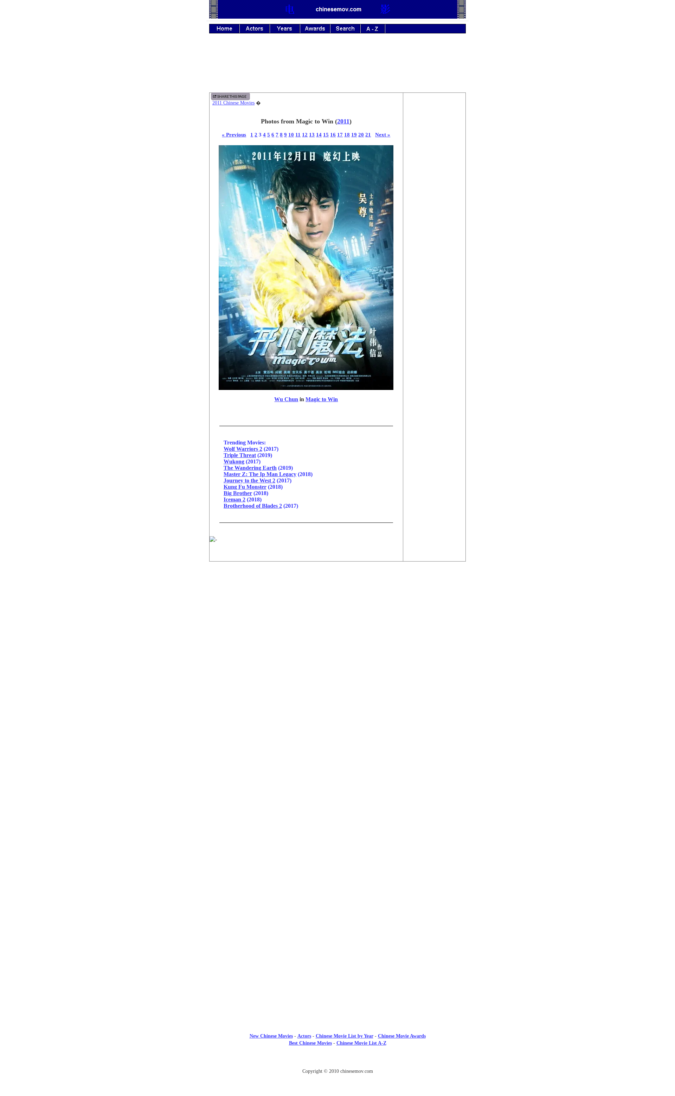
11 (298, 134)
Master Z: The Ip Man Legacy (260, 474)
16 (333, 134)
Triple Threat (240, 455)
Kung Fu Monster (245, 487)
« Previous (234, 134)
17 (340, 134)
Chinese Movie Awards (402, 1036)
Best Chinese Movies (310, 1043)
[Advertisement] (337, 67)
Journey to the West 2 (249, 480)
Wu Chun (286, 399)
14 (319, 134)
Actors (304, 1036)
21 (368, 134)
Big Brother (238, 493)
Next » (382, 134)
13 (312, 134)
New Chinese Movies (271, 1036)
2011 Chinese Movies (233, 102)
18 (347, 134)
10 (291, 134)
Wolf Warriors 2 (243, 449)
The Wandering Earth (250, 468)
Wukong (234, 461)
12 (305, 134)
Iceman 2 (234, 499)
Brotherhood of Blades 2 (253, 506)
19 (354, 134)
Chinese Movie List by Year (344, 1036)
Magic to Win (322, 399)
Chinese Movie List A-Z (361, 1043)
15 (326, 134)
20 (361, 134)
